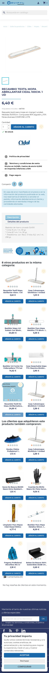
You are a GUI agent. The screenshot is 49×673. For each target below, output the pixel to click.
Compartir (14, 184)
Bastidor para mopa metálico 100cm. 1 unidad (36, 527)
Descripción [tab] (13, 217)
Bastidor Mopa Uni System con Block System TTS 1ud (13, 330)
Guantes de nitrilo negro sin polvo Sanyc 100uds (36, 489)
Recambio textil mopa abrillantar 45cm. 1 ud (12, 291)
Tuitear (20, 184)
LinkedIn (23, 631)
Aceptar (24, 655)
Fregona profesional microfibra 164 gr (13, 564)
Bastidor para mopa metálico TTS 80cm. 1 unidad (36, 330)
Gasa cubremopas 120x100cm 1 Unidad (36, 291)
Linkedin (10, 631)
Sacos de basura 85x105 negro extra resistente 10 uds (12, 489)
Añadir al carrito (23, 127)
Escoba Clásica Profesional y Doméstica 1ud (12, 451)
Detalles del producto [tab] (18, 222)
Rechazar (24, 661)
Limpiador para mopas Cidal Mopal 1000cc (13, 526)
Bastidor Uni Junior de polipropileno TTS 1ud (13, 367)
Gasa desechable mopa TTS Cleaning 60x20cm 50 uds (36, 368)
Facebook (4, 631)
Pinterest (17, 631)
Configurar (24, 667)
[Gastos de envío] (24, 251)
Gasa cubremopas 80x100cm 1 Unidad (36, 405)
